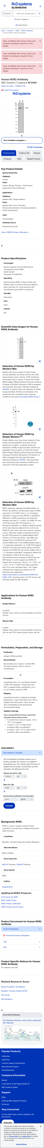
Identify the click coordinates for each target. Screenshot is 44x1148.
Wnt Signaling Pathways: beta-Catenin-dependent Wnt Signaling (22, 1021)
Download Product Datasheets (17, 935)
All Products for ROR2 (9, 897)
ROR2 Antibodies (27, 30)
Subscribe (8, 1123)
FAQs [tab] (19, 159)
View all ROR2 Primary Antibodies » (15, 232)
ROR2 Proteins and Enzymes (12, 907)
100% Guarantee (36, 147)
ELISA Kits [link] (6, 1060)
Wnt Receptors (6, 999)
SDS (5, 947)
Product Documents (11, 90)
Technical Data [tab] (8, 153)
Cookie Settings (21, 1144)
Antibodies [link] (6, 1056)
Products (10, 30)
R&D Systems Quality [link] (10, 1087)
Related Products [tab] (33, 159)
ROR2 (17, 30)
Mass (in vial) (8, 784)
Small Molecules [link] (8, 1070)
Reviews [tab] (37, 153)
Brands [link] (4, 1080)
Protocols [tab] (7, 159)
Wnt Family (5, 995)
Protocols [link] (5, 1104)
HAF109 (5, 389)
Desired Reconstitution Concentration (18, 796)
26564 (19, 864)
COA (5, 942)
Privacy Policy (14, 1136)
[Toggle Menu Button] (4, 5)
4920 (4, 864)
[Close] (40, 41)
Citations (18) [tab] (24, 153)
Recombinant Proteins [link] (10, 1067)
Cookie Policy (26, 1136)
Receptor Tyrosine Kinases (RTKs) (14, 991)
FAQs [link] (4, 1097)
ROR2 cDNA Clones (8, 900)
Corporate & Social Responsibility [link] (14, 1084)
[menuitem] (3, 31)
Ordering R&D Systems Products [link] (14, 1101)
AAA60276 (6, 887)
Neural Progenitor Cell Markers (13, 987)
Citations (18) (20, 86)
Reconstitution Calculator (13, 753)
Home (3, 30)
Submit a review (7, 86)
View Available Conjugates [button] (14, 140)
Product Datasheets (10, 929)
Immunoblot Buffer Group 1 (29, 397)
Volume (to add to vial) (12, 773)
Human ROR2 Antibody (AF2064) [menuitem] (14, 33)
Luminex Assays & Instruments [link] (13, 1063)
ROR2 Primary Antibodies (11, 904)
